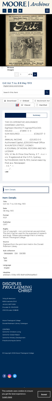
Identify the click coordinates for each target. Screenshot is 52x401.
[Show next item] (35, 74)
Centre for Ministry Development (13, 338)
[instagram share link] (9, 376)
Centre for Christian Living (11, 332)
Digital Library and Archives (13, 86)
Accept (44, 394)
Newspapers (8, 253)
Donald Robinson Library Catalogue (15, 323)
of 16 (30, 74)
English (6, 268)
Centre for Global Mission (11, 335)
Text (5, 260)
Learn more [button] (7, 397)
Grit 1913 (22, 253)
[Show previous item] (17, 74)
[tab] (15, 115)
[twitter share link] (15, 376)
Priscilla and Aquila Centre (11, 340)
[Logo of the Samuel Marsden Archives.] (26, 4)
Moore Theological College (11, 320)
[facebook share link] (4, 376)
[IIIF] (17, 105)
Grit (16, 253)
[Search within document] (47, 92)
